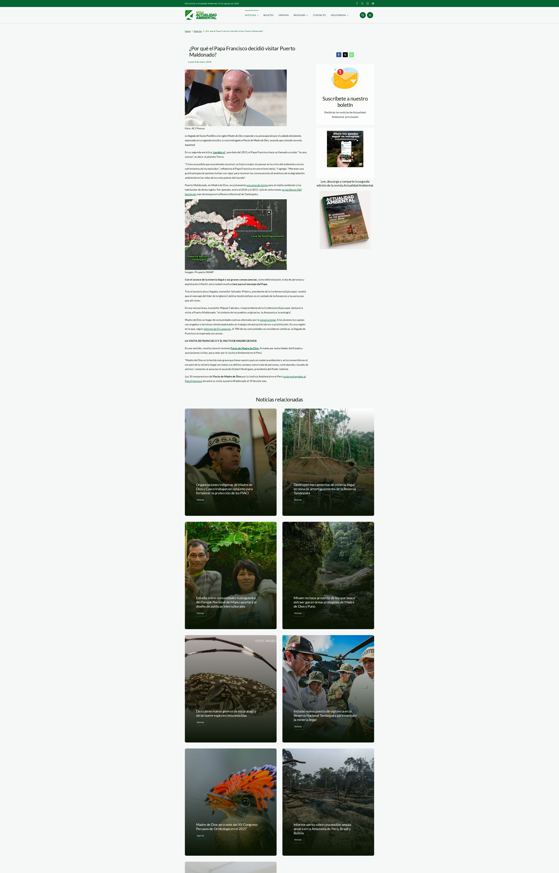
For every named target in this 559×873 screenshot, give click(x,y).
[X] (345, 55)
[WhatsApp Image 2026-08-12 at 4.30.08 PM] (345, 192)
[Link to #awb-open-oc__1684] (370, 15)
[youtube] (373, 3)
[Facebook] (339, 55)
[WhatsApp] (352, 55)
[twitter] (362, 3)
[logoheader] (201, 11)
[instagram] (367, 3)
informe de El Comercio (217, 328)
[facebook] (357, 3)
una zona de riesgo (257, 185)
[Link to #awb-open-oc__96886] (363, 15)
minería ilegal (268, 319)
